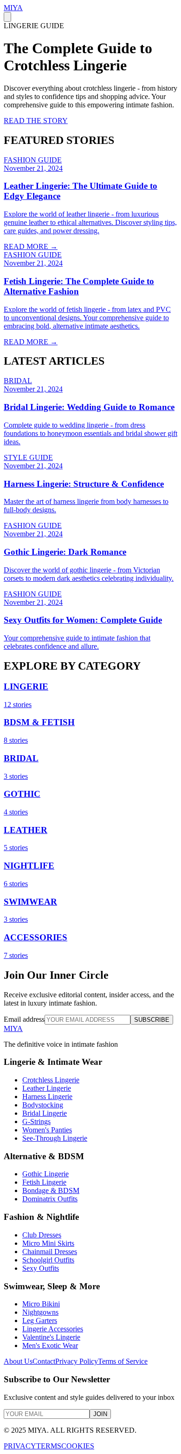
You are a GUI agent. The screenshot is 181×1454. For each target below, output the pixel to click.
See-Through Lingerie (54, 1138)
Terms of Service (123, 1361)
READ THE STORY (36, 120)
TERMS (48, 1446)
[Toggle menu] (7, 17)
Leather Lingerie (46, 1088)
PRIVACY (20, 1446)
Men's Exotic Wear (50, 1345)
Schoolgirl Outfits (48, 1260)
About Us (18, 1361)
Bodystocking (42, 1105)
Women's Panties (47, 1130)
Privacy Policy (76, 1361)
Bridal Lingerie (44, 1113)
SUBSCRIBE (151, 1019)
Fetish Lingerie (44, 1182)
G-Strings (36, 1121)
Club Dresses (41, 1235)
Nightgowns (40, 1312)
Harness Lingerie (47, 1096)
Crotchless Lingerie (50, 1080)
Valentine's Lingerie (51, 1337)
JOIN (100, 1414)
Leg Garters (39, 1320)
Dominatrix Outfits (50, 1199)
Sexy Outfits (40, 1268)
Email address (24, 1019)
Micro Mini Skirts (48, 1243)
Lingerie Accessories (52, 1329)
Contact (43, 1361)
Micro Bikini (41, 1304)
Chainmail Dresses (49, 1251)
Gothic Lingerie (45, 1174)
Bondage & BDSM (50, 1190)
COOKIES (77, 1446)
